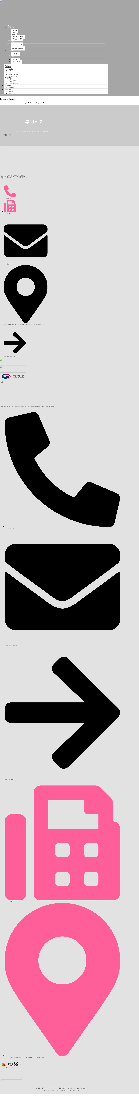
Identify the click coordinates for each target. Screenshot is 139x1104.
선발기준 (11, 82)
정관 (10, 72)
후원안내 (15, 54)
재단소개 (11, 27)
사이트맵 (76, 1088)
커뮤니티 (11, 56)
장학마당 (11, 41)
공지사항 (11, 91)
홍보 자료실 (16, 61)
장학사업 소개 (13, 80)
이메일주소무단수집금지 (64, 1088)
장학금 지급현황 (17, 48)
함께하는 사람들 (13, 74)
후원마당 (11, 50)
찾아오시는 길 (17, 39)
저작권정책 (51, 1088)
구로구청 (85, 1088)
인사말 (11, 69)
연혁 (10, 70)
